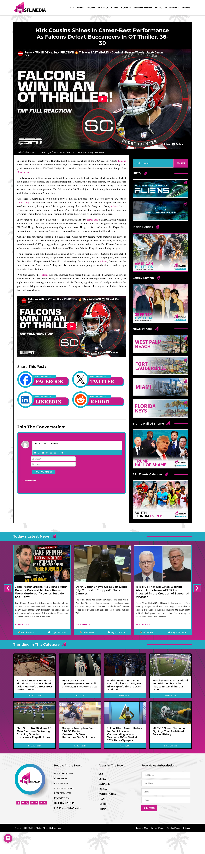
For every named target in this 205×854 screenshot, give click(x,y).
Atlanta (114, 206)
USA (101, 773)
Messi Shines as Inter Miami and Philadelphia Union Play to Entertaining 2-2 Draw (170, 685)
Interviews (172, 7)
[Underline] (43, 452)
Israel (103, 804)
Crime (114, 7)
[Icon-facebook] (18, 802)
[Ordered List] (51, 452)
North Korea (107, 794)
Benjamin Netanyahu (67, 807)
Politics (103, 7)
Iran (102, 799)
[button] (8, 588)
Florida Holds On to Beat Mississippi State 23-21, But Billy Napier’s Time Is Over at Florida (124, 685)
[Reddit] (45, 802)
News (80, 7)
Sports (91, 7)
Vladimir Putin (64, 788)
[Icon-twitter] (23, 802)
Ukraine (104, 783)
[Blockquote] (59, 452)
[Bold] (35, 452)
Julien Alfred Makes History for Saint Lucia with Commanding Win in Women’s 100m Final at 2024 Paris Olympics (124, 734)
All (72, 7)
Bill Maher (61, 783)
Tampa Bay (23, 202)
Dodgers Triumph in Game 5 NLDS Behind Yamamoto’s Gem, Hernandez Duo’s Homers (79, 733)
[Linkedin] (32, 802)
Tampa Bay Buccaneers (93, 152)
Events (186, 7)
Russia (103, 789)
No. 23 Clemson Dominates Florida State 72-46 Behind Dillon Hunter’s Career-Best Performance (34, 685)
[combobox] (153, 163)
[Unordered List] (55, 452)
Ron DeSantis (62, 793)
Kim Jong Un (61, 798)
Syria (102, 778)
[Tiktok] (36, 802)
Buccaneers (23, 172)
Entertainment (143, 7)
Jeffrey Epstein (64, 802)
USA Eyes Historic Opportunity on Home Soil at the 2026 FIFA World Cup (79, 683)
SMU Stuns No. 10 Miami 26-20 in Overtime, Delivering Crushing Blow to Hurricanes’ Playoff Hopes (34, 733)
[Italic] (39, 452)
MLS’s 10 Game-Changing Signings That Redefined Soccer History (169, 731)
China (102, 809)
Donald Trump (63, 773)
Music (158, 7)
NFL (73, 152)
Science (126, 7)
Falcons (122, 160)
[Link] (62, 452)
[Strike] (47, 452)
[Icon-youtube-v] (41, 802)
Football (66, 152)
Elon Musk (61, 778)
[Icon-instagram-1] (27, 802)
